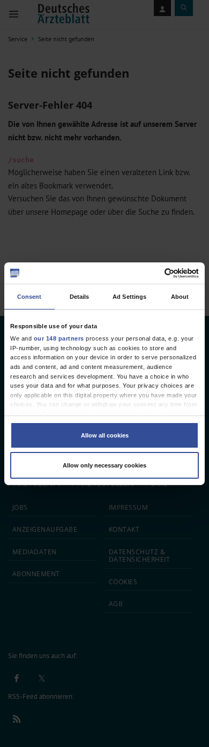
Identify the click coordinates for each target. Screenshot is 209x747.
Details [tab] (79, 296)
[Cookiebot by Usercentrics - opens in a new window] (152, 273)
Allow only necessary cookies (104, 465)
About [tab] (180, 296)
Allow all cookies (105, 435)
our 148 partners (59, 338)
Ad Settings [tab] (129, 296)
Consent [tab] (29, 296)
